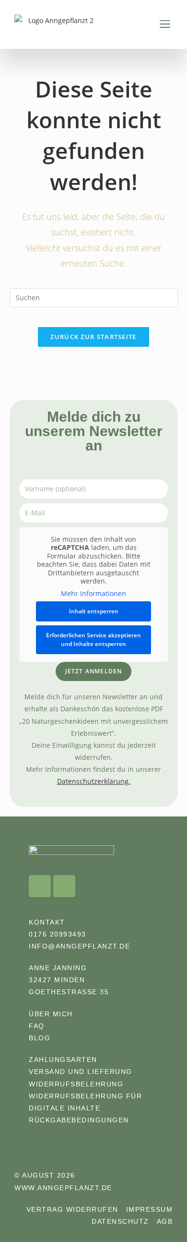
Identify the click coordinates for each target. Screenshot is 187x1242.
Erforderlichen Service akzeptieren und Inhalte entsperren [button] (93, 639)
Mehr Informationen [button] (93, 593)
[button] (165, 24)
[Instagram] (40, 886)
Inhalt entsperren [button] (93, 611)
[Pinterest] (64, 886)
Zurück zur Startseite (93, 336)
